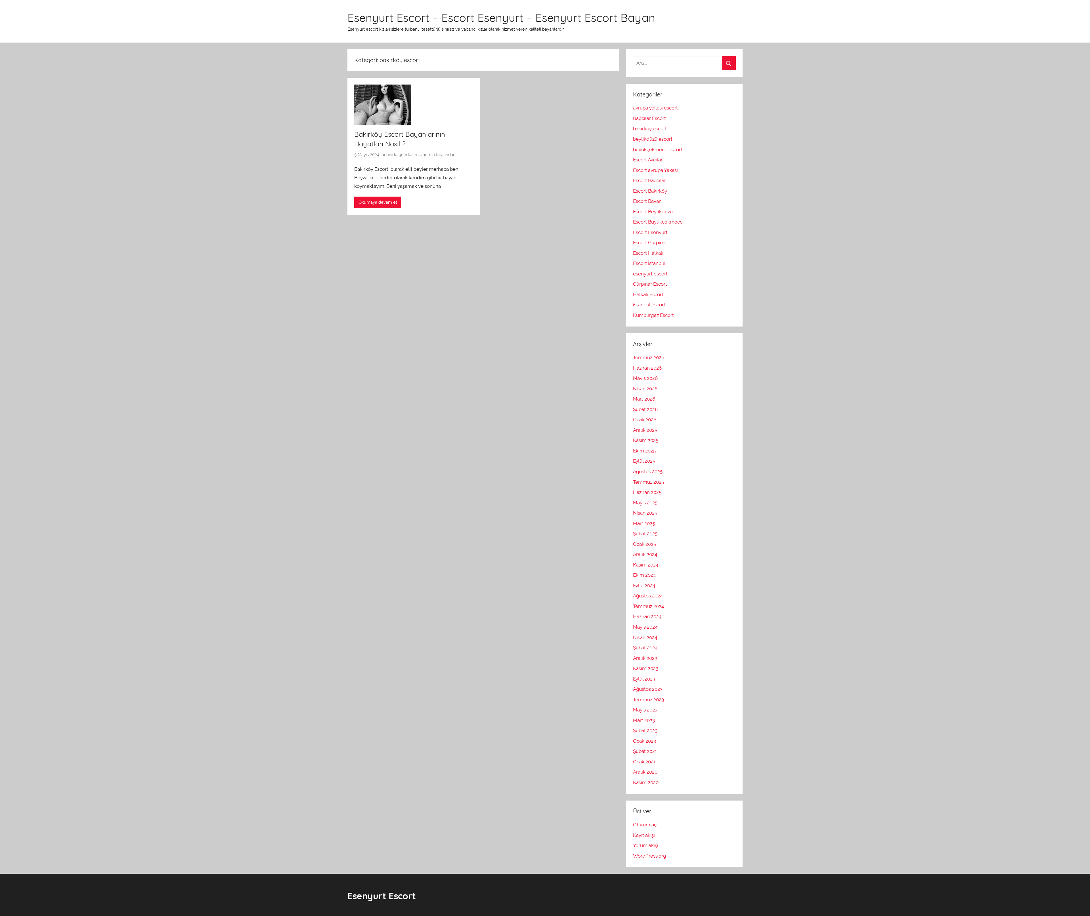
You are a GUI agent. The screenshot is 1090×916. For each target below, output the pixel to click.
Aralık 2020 (645, 772)
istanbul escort (649, 305)
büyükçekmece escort (657, 149)
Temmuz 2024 (648, 606)
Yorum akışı (645, 845)
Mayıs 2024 (645, 627)
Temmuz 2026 (648, 357)
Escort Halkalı (648, 253)
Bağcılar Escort (649, 118)
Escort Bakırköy (650, 191)
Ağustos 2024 (648, 596)
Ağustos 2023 (648, 689)
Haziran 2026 (647, 368)
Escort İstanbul (649, 263)
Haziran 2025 (647, 492)
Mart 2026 (644, 399)
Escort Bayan (647, 201)
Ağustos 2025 (648, 471)
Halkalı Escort (648, 294)
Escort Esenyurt (650, 232)
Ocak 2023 (644, 741)
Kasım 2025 (645, 440)
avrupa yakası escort (655, 108)
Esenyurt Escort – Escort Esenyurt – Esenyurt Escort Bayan (501, 17)
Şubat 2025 (645, 533)
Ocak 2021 (644, 762)
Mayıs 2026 (645, 378)
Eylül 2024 (644, 585)
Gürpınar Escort (650, 284)
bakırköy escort (650, 128)
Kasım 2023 (645, 668)
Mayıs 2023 (645, 710)
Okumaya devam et (378, 202)
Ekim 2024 (644, 575)
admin (429, 154)
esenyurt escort (650, 274)
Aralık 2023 (645, 658)
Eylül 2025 (644, 461)
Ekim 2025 (644, 451)
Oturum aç (645, 824)
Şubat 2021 (645, 751)
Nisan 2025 (645, 513)
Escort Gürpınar (650, 242)
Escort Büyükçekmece (658, 222)
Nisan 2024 (645, 637)
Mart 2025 (644, 523)
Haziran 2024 (647, 616)
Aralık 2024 (645, 554)
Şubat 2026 (645, 409)
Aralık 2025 (645, 430)
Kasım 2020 (646, 782)
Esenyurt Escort (381, 896)
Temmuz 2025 (648, 482)
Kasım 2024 (645, 565)
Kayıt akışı (644, 835)
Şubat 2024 (645, 647)
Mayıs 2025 (645, 503)
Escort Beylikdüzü (653, 211)
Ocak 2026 (644, 419)
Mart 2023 (644, 720)
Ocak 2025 (644, 544)
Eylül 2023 (644, 679)
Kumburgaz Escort (653, 315)
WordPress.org (649, 856)
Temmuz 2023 (648, 699)
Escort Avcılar (648, 160)
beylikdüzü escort (652, 139)
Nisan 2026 (645, 388)
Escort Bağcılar (649, 180)
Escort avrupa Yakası (655, 170)
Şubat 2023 (645, 730)
